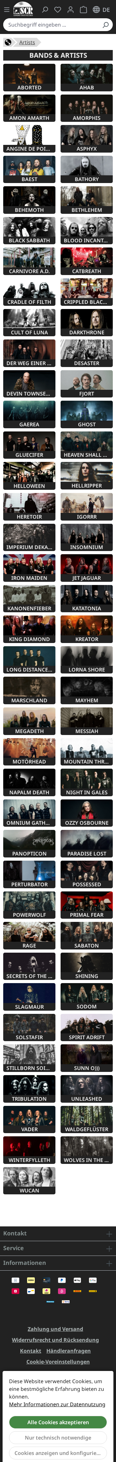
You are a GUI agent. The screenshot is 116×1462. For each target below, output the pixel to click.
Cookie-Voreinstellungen (58, 1361)
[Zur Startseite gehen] (23, 9)
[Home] (8, 41)
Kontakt (30, 1350)
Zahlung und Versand (55, 1329)
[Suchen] (105, 24)
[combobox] (50, 24)
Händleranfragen (68, 1350)
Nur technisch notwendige (58, 1437)
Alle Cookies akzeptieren (58, 1422)
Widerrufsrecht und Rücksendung (55, 1339)
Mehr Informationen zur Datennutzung (57, 1404)
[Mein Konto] (70, 9)
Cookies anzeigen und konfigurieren (60, 1453)
